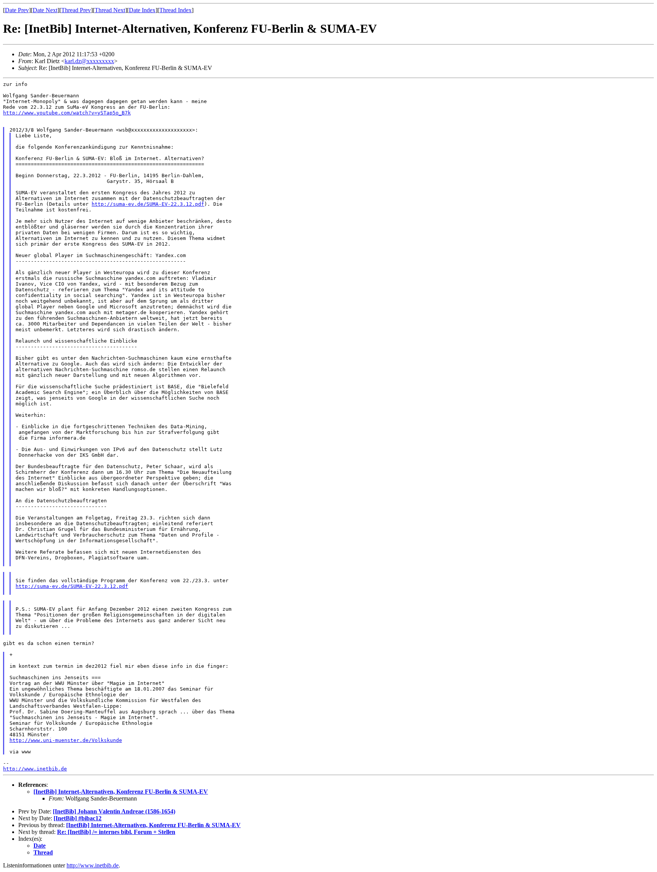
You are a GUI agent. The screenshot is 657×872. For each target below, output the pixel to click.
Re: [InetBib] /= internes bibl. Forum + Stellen (116, 832)
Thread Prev (76, 10)
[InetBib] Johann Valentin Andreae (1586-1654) (114, 811)
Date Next (45, 10)
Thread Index (175, 10)
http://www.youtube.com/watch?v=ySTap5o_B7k (67, 113)
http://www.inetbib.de (35, 769)
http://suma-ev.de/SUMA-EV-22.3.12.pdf (148, 204)
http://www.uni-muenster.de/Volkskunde (66, 740)
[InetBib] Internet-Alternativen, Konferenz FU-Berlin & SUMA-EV (120, 791)
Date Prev (17, 10)
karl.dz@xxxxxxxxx (89, 61)
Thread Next (110, 10)
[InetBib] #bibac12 (78, 818)
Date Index (142, 10)
